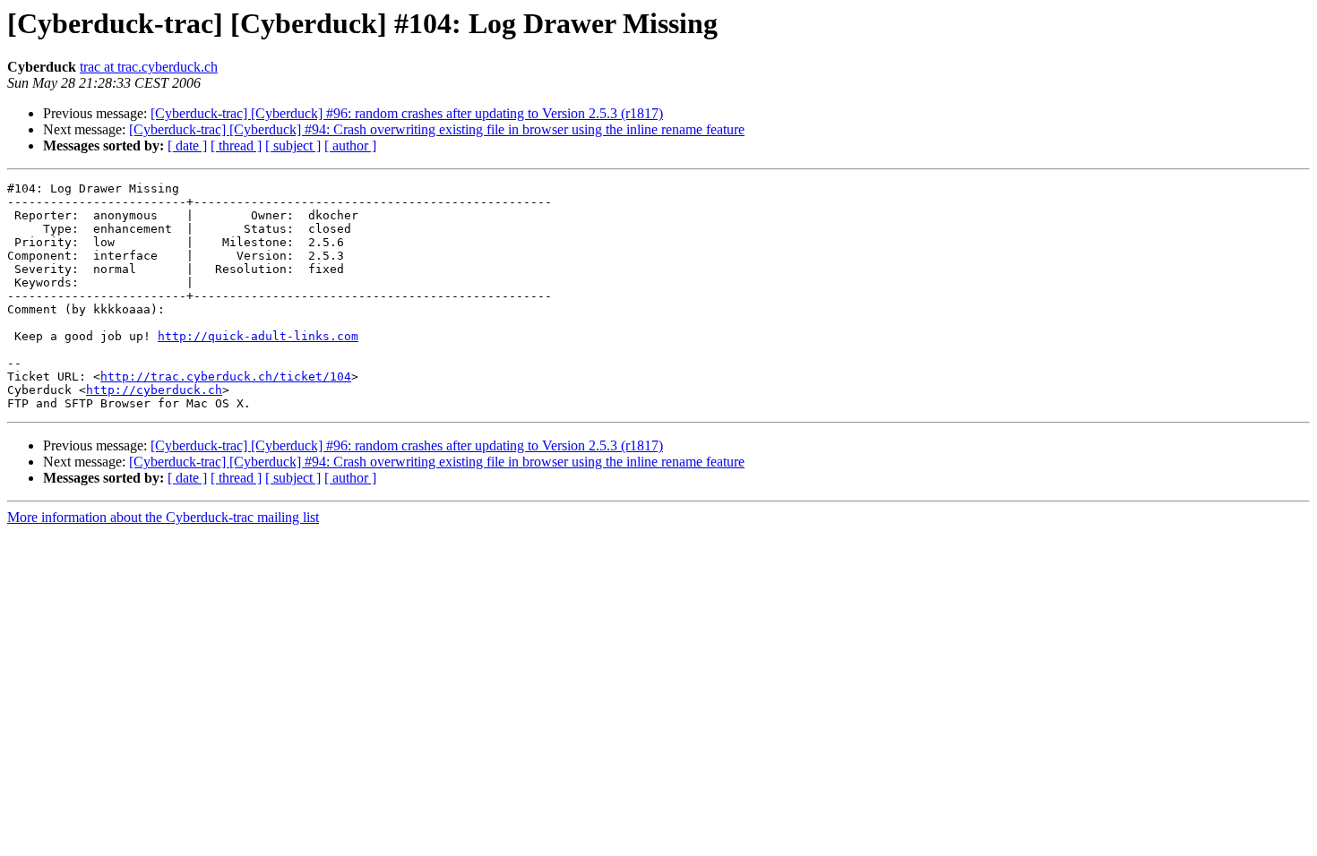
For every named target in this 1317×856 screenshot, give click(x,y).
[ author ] (350, 145)
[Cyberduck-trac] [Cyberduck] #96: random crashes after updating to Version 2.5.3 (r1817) (407, 113)
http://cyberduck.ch (154, 390)
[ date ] (187, 145)
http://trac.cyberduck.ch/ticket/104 (225, 376)
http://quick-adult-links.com (258, 336)
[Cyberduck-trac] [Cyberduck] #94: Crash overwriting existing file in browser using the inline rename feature (437, 129)
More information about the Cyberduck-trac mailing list (163, 517)
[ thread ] (236, 145)
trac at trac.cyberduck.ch (149, 66)
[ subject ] (293, 145)
